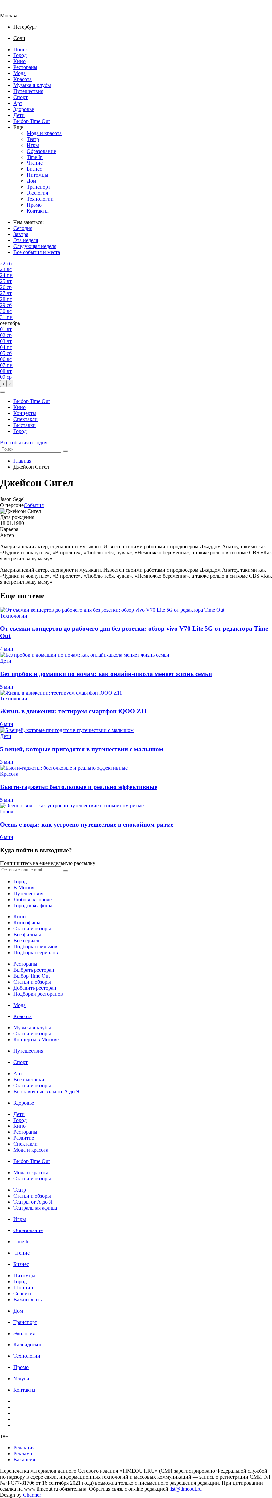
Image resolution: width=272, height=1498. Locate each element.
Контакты (38, 211)
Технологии (40, 199)
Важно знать (27, 1299)
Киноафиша (26, 922)
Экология (37, 193)
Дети (19, 115)
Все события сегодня (23, 442)
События (34, 505)
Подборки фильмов (35, 946)
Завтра (20, 234)
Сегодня (22, 228)
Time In (35, 157)
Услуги (21, 1378)
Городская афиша (32, 905)
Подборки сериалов (35, 952)
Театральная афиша (35, 1208)
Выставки (24, 425)
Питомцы (37, 175)
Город (20, 55)
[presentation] (3, 383)
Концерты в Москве (36, 1039)
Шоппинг (24, 1287)
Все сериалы (27, 940)
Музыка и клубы (32, 85)
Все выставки (28, 1079)
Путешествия (28, 91)
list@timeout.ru (186, 1489)
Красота (22, 79)
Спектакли (25, 419)
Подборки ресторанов (38, 994)
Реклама (22, 1453)
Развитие (23, 1138)
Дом (31, 181)
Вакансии (24, 1459)
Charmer (32, 1495)
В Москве (24, 887)
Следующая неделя (34, 246)
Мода (19, 73)
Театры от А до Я (33, 1202)
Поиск (20, 49)
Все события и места (36, 252)
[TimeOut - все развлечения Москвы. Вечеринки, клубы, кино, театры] (14, 9)
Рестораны (25, 67)
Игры (33, 145)
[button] (2, 392)
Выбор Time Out (31, 121)
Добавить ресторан (34, 988)
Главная (22, 461)
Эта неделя (25, 240)
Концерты (24, 413)
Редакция (23, 1447)
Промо (34, 205)
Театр (33, 139)
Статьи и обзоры (32, 928)
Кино (19, 61)
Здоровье (23, 109)
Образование (41, 151)
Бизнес (34, 169)
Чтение (35, 163)
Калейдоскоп (28, 1344)
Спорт (20, 97)
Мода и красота (44, 133)
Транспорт (38, 187)
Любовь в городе (32, 899)
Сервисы (23, 1293)
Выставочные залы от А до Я (46, 1091)
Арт (17, 103)
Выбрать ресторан (33, 970)
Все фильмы (27, 934)
